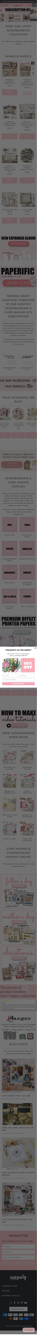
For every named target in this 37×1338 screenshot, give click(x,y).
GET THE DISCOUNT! (18, 684)
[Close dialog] (35, 648)
